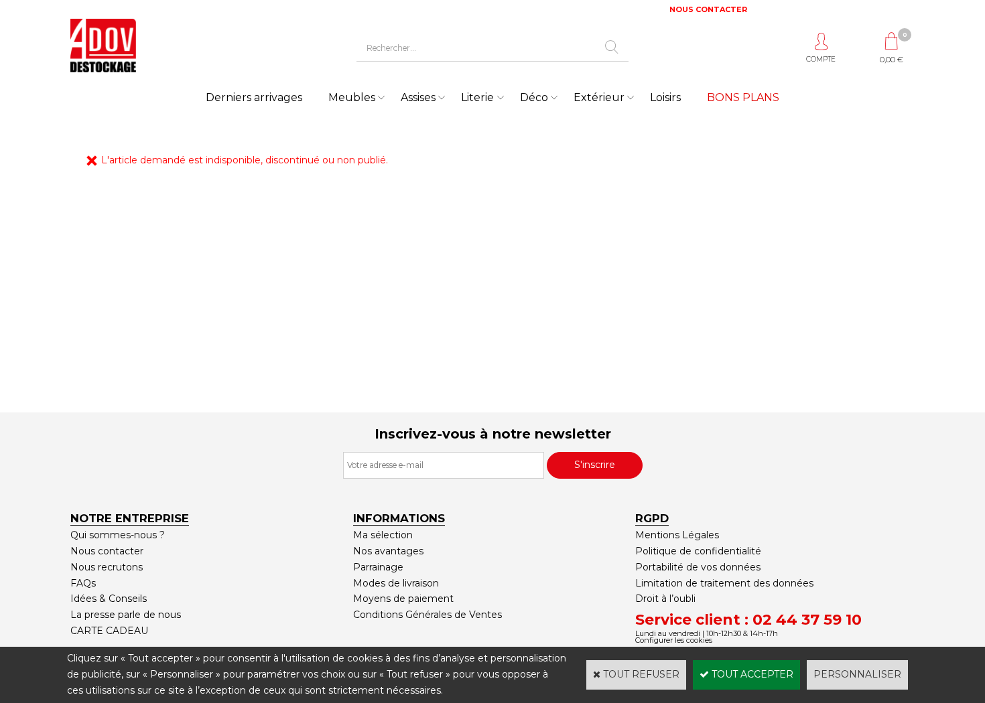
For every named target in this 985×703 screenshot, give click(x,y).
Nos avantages (388, 551)
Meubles (351, 97)
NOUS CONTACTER (708, 9)
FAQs (83, 583)
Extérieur (599, 97)
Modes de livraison (396, 583)
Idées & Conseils (108, 599)
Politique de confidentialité (698, 551)
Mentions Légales (677, 535)
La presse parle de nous (125, 615)
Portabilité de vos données (698, 567)
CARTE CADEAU (109, 631)
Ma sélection (383, 535)
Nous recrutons (106, 567)
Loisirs (665, 97)
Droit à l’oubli (665, 599)
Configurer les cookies (673, 640)
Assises (418, 97)
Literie (477, 97)
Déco (534, 97)
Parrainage (378, 567)
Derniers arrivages (254, 97)
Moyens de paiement (403, 599)
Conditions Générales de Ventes (427, 615)
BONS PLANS (743, 97)
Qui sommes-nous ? (117, 535)
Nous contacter (106, 551)
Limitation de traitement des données (724, 583)
